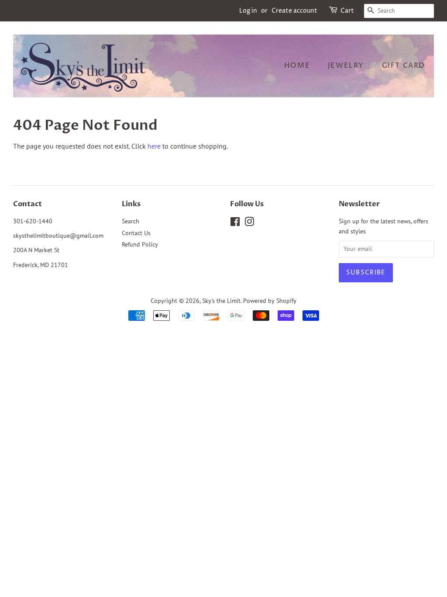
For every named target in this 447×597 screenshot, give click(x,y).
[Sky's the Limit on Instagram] (249, 223)
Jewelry (346, 65)
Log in (248, 11)
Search (130, 221)
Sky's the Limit (221, 301)
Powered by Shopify (269, 301)
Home (297, 65)
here (154, 146)
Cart (347, 11)
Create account (294, 11)
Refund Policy (140, 244)
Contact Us (136, 233)
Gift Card (403, 65)
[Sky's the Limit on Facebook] (235, 223)
